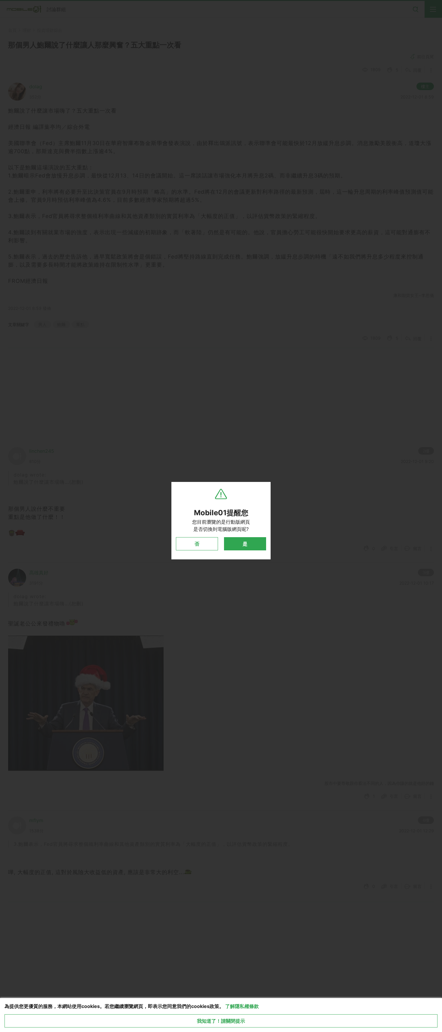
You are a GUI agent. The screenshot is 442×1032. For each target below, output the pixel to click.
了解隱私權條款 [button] (242, 1006)
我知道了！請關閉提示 (221, 1021)
